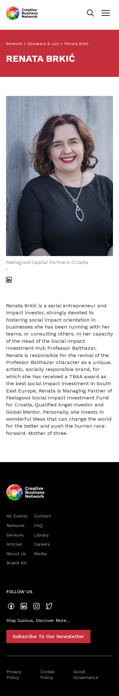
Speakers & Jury (43, 43)
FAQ (38, 525)
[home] (22, 13)
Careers (42, 544)
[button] (105, 13)
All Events (17, 515)
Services (15, 534)
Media (40, 553)
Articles (14, 544)
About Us (16, 553)
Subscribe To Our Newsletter (48, 636)
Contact (42, 515)
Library (41, 534)
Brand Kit (16, 562)
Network (14, 43)
